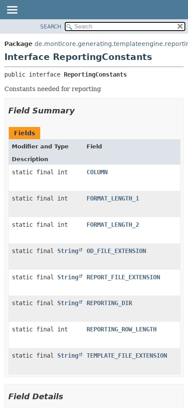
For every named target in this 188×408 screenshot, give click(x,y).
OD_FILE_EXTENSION (116, 250)
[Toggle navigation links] (11, 10)
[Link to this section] (80, 110)
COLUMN (97, 172)
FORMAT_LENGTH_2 (113, 224)
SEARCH (50, 27)
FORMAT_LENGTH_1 (113, 198)
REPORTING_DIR (109, 302)
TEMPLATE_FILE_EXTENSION (127, 355)
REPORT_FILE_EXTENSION (123, 277)
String (67, 250)
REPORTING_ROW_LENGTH (122, 329)
